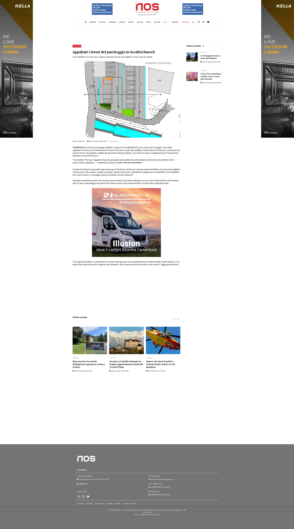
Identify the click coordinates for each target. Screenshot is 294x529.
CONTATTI (83, 484)
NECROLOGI (186, 22)
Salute (117, 503)
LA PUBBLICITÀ (155, 484)
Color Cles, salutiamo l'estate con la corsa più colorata (211, 76)
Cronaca (80, 503)
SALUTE (131, 22)
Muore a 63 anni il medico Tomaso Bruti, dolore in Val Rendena (123, 364)
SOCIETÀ (122, 22)
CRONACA (92, 22)
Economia (99, 503)
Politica (89, 503)
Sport (133, 503)
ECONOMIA (112, 22)
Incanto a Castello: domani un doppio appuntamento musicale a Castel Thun (89, 364)
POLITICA (102, 22)
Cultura (126, 503)
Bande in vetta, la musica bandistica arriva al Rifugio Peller (160, 364)
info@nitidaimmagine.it (161, 487)
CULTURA (140, 22)
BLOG (165, 22)
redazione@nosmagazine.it (162, 479)
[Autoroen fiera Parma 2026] (126, 222)
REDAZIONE (153, 476)
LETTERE (157, 22)
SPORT (148, 22)
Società (109, 503)
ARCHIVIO (175, 22)
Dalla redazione (79, 141)
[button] (174, 319)
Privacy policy (147, 512)
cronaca (76, 358)
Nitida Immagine (153, 514)
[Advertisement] (126, 295)
